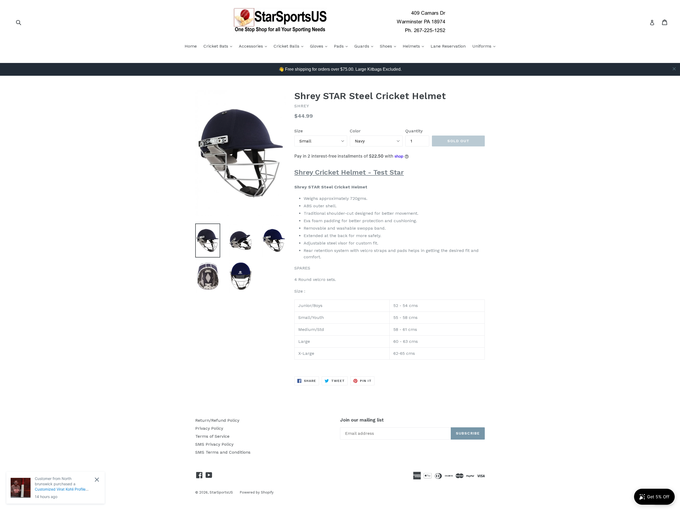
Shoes (389, 46)
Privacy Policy (209, 428)
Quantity (414, 130)
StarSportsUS (221, 492)
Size (298, 130)
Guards (365, 46)
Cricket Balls (290, 46)
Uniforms (485, 46)
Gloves (320, 46)
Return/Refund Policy (217, 420)
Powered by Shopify (257, 492)
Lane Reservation (448, 46)
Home (191, 46)
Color (355, 130)
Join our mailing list (362, 420)
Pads (342, 46)
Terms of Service (212, 436)
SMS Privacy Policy (214, 444)
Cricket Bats (219, 46)
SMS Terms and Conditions (222, 452)
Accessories (254, 46)
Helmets (415, 46)
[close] (674, 69)
